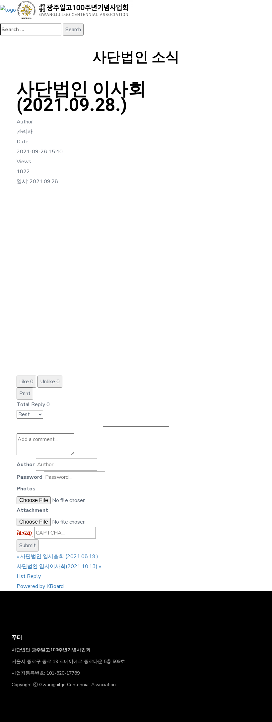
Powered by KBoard (40, 586)
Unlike (50, 381)
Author (25, 464)
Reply (34, 576)
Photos (26, 488)
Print (25, 393)
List (21, 576)
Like (26, 381)
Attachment (32, 510)
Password (29, 477)
